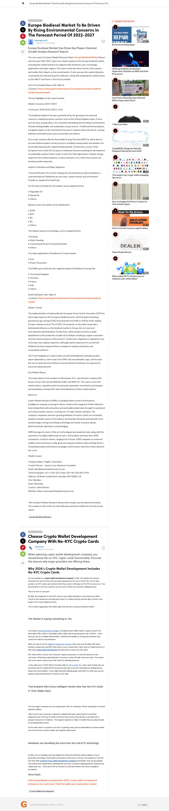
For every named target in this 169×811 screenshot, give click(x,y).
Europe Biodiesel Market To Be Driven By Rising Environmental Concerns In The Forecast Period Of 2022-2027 (64, 30)
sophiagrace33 (40, 40)
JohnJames (39, 547)
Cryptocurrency (35, 20)
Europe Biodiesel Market (86, 57)
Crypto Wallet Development (42, 791)
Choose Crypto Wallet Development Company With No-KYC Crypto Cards (63, 539)
